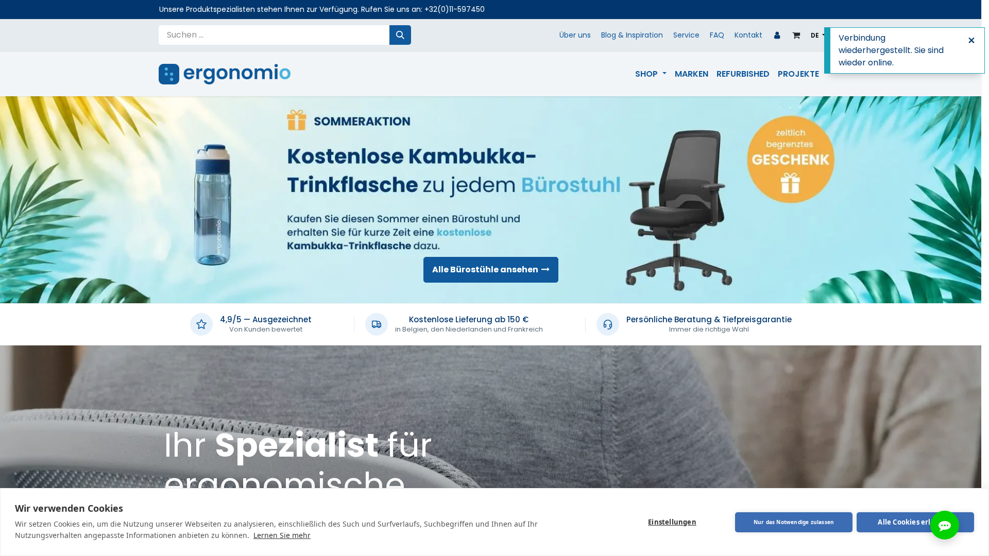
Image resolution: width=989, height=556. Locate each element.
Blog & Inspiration (632, 35)
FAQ (717, 35)
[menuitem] (650, 74)
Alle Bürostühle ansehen (486, 269)
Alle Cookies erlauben (915, 522)
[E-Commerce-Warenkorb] (796, 35)
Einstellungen (672, 522)
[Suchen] (400, 35)
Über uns (575, 35)
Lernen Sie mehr (282, 535)
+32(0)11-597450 (454, 9)
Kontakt (748, 35)
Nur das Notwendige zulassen (794, 522)
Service (686, 35)
